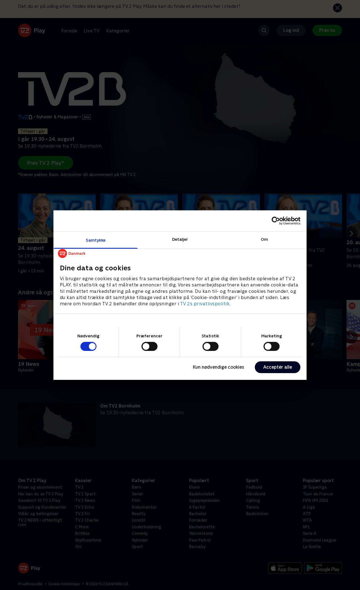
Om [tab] (264, 239)
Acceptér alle (277, 367)
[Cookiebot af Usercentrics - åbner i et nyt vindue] (275, 221)
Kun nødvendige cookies (218, 367)
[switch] (149, 346)
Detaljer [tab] (180, 239)
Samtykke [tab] (96, 239)
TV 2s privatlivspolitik (205, 303)
